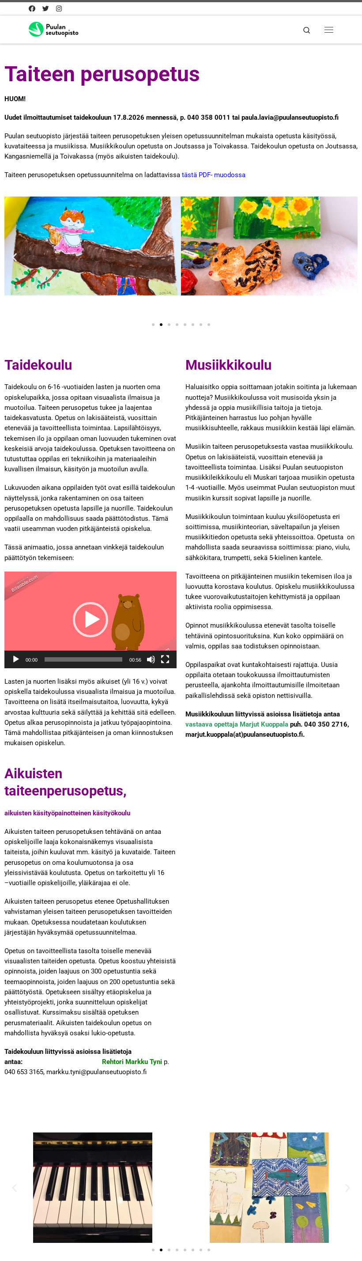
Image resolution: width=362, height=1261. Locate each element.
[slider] (83, 659)
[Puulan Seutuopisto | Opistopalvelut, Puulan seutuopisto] (61, 28)
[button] (14, 256)
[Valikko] (329, 30)
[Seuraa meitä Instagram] (59, 9)
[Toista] (15, 659)
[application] (90, 620)
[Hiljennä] (151, 659)
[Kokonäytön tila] (165, 659)
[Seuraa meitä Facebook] (32, 9)
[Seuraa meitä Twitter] (45, 9)
